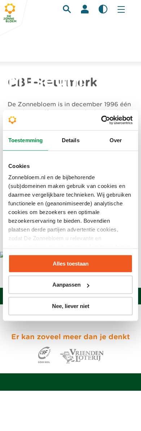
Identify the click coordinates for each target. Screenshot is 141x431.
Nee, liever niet (70, 306)
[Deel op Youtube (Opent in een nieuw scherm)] (87, 322)
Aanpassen (66, 285)
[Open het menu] (121, 9)
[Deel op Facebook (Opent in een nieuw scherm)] (54, 322)
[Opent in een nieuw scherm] (44, 361)
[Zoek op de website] (67, 9)
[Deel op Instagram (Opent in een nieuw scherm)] (76, 322)
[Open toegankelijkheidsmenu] (103, 9)
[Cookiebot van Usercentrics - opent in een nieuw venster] (101, 120)
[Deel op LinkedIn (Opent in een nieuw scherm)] (65, 322)
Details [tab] (71, 140)
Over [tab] (116, 140)
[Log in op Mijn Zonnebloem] (85, 9)
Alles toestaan (71, 263)
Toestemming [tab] (25, 140)
